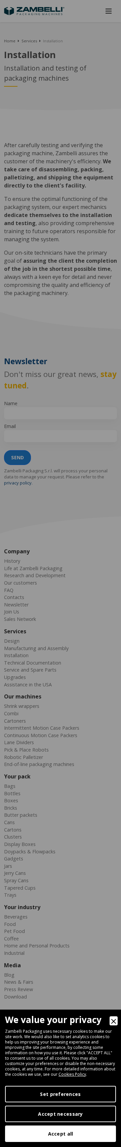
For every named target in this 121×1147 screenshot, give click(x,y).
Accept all (60, 1134)
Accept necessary (60, 1114)
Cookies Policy (72, 1074)
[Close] (114, 1020)
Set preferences (60, 1094)
